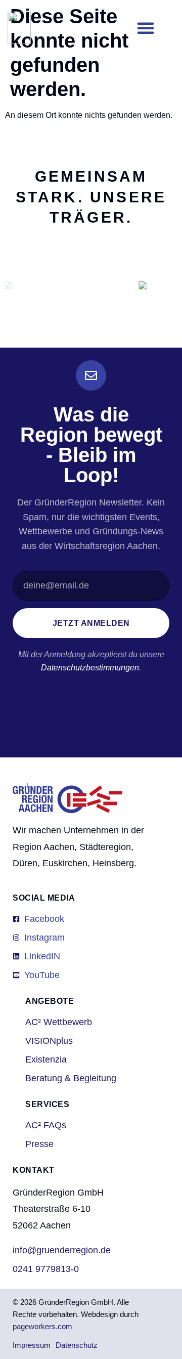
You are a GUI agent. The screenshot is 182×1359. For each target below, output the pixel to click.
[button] (145, 27)
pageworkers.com (42, 1326)
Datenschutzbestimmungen (90, 667)
